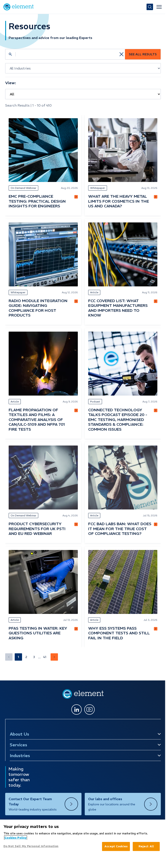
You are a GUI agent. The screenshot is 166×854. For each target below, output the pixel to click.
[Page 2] (54, 657)
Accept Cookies (113, 846)
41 (44, 657)
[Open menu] (159, 6)
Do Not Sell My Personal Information (31, 846)
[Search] (150, 7)
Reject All (144, 846)
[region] (82, 837)
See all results (143, 54)
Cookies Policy (16, 838)
